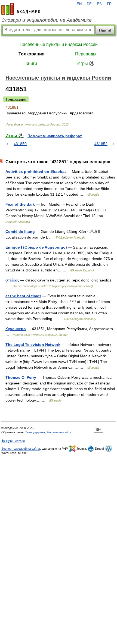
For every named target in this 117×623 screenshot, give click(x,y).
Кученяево (15, 329)
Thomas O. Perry (20, 377)
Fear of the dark (20, 204)
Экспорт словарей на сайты (20, 448)
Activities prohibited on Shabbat (35, 171)
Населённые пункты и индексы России (59, 44)
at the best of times (23, 296)
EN (79, 4)
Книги (31, 63)
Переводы (85, 54)
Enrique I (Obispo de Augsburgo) (36, 247)
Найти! (105, 30)
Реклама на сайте (59, 432)
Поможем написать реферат (54, 136)
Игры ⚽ (85, 63)
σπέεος (12, 280)
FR (109, 4)
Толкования (31, 54)
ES (99, 4)
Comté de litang (20, 231)
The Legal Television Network (32, 344)
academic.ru (21, 9)
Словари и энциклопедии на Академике (46, 20)
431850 (20, 144)
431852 (100, 144)
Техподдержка (35, 432)
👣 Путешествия (13, 441)
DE (89, 4)
